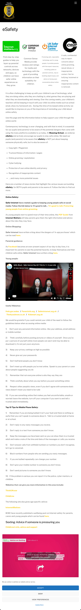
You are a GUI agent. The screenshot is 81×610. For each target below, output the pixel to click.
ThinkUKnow (11, 490)
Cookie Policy (39, 605)
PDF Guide (63, 215)
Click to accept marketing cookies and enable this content (40, 556)
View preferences (40, 599)
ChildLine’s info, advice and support (21, 527)
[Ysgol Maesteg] (9, 19)
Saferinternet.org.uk (47, 311)
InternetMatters (13, 507)
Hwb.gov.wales (12, 311)
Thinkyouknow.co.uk (15, 314)
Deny (40, 594)
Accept (40, 588)
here (47, 516)
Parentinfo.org (28, 311)
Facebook (12, 246)
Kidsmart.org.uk (35, 314)
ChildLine (10, 496)
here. (18, 235)
